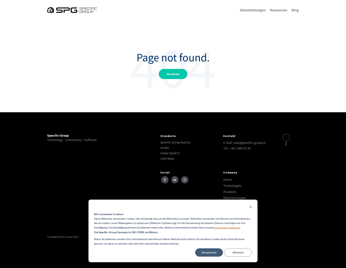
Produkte (229, 191)
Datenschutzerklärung (227, 227)
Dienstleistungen (234, 197)
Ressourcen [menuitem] (278, 10)
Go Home (173, 74)
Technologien (232, 185)
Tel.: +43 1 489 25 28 (236, 148)
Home (227, 179)
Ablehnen (238, 252)
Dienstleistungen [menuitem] (253, 10)
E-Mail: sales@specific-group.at (244, 143)
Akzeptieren (209, 252)
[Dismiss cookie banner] (250, 207)
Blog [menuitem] (295, 10)
